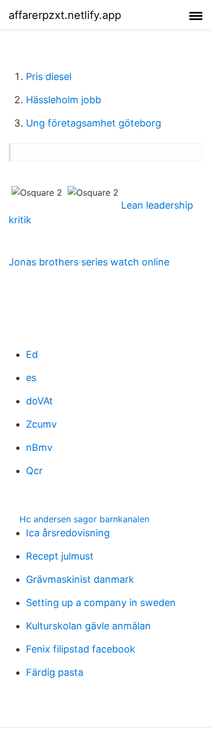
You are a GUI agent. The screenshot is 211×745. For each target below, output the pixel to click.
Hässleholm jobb (63, 99)
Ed (32, 354)
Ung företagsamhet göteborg (93, 123)
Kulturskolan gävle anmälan (88, 625)
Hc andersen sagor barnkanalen (84, 519)
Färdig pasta (54, 672)
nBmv (39, 447)
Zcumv (41, 424)
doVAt (39, 401)
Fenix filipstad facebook (80, 649)
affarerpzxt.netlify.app (65, 15)
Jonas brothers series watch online (89, 262)
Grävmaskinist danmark (80, 579)
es (31, 377)
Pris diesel (48, 76)
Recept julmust (60, 556)
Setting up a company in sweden (101, 602)
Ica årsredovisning (68, 532)
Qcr (34, 470)
